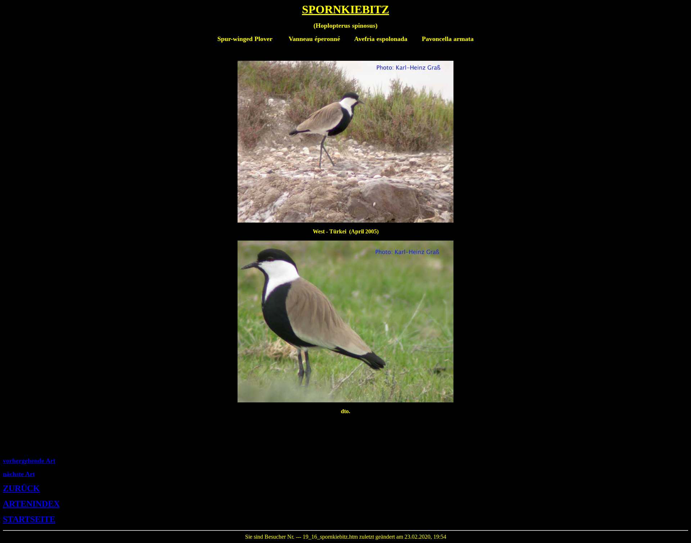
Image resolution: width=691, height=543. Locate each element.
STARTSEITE (29, 519)
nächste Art (19, 474)
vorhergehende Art (29, 460)
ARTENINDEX (31, 503)
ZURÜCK (21, 488)
